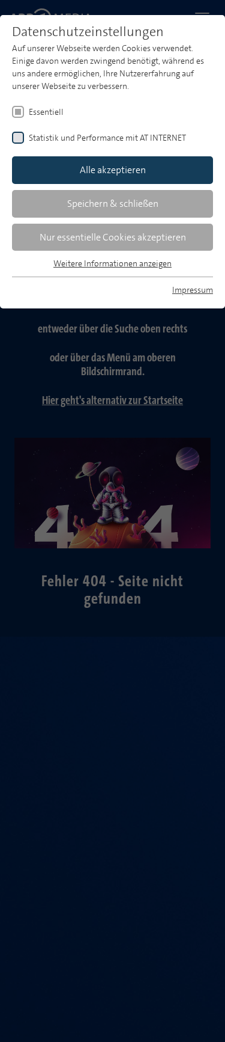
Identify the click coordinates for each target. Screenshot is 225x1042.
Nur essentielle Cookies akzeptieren (113, 237)
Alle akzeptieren (113, 170)
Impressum (192, 289)
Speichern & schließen (112, 203)
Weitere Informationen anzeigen (112, 263)
